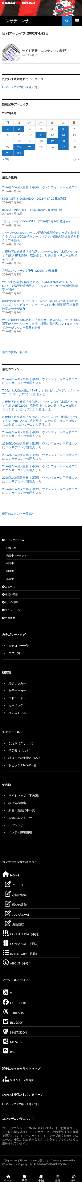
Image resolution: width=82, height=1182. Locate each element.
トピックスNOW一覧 (22, 765)
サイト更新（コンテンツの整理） (45, 50)
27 (63, 147)
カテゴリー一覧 (18, 645)
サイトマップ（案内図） (24, 795)
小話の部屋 (11, 594)
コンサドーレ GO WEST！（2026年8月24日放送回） (36, 221)
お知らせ (11, 547)
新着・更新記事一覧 (21, 810)
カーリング (15, 705)
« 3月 (6, 159)
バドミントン (17, 698)
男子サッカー (17, 683)
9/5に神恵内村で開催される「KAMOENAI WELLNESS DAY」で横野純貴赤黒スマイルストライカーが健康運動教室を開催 (40, 285)
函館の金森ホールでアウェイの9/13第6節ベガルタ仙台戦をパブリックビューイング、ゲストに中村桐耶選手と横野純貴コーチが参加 (40, 304)
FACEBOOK (17, 1003)
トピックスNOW (14, 539)
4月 (29, 87)
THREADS (16, 1013)
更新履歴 (10, 617)
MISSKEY (15, 1042)
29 (7, 153)
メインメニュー (77, 21)
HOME (6, 87)
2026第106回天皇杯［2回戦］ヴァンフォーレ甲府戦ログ (39, 187)
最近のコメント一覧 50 (17, 513)
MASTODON (18, 1032)
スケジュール (12, 610)
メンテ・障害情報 (20, 832)
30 (19, 153)
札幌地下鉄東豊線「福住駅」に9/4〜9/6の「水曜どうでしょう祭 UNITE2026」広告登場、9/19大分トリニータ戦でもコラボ (40, 255)
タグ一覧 (14, 653)
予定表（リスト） (20, 750)
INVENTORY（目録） (24, 953)
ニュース (10, 586)
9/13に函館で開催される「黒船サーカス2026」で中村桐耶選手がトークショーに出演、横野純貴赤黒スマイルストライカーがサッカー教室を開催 (41, 323)
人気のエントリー (20, 817)
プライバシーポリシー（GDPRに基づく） (25, 1160)
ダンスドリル (17, 713)
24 (30, 147)
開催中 (10, 571)
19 (52, 141)
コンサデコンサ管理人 (20, 383)
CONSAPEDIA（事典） (25, 934)
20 (63, 141)
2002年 (19, 87)
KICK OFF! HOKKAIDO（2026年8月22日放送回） (35, 198)
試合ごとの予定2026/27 (24, 758)
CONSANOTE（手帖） (24, 944)
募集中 (10, 578)
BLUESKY (16, 1022)
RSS (12, 1052)
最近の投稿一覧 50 (14, 352)
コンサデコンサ (15, 20)
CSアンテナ (16, 825)
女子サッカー (17, 690)
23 (19, 147)
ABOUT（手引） (20, 963)
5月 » (75, 159)
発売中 (10, 563)
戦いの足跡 (11, 602)
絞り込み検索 (17, 803)
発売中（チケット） (17, 555)
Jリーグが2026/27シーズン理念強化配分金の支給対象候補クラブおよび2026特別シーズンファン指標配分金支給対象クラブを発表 (40, 236)
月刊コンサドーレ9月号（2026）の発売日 (30, 270)
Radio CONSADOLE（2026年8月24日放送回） (33, 210)
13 (63, 134)
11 (41, 134)
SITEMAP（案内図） (23, 1080)
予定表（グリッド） (21, 743)
